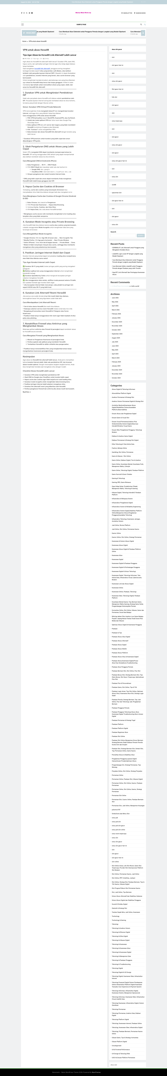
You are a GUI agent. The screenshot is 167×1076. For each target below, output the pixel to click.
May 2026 (115, 302)
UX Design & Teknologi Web (121, 1054)
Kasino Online (116, 533)
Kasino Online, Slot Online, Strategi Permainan (126, 537)
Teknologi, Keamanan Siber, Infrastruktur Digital (127, 1027)
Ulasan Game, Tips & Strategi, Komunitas (125, 1038)
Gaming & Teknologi (118, 478)
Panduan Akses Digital (119, 645)
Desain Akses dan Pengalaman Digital (124, 414)
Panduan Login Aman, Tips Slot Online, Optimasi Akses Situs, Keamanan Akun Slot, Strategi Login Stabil (127, 693)
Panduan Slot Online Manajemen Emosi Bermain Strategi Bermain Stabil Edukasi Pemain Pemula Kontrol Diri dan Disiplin (127, 742)
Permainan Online (117, 775)
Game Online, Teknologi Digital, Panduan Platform (128, 470)
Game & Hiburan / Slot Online (121, 456)
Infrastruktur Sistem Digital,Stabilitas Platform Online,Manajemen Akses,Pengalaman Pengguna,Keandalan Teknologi (127, 513)
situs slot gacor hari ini (119, 161)
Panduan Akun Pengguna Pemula (122, 667)
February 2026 (116, 314)
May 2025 (115, 350)
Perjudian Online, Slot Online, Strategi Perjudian (127, 771)
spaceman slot (116, 193)
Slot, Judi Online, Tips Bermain (122, 892)
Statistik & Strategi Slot (119, 908)
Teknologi (115, 924)
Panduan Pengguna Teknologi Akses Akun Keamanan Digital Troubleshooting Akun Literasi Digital (127, 714)
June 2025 (115, 346)
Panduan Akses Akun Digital (121, 637)
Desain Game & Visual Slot (120, 418)
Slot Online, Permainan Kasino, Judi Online (125, 874)
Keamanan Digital (117, 559)
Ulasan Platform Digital (119, 1041)
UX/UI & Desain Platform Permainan (123, 1058)
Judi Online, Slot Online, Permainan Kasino (125, 529)
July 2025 (115, 342)
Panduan (114, 629)
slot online (115, 862)
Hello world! (135, 286)
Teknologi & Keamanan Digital (121, 952)
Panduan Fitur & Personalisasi (121, 683)
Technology (115, 916)
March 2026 (115, 310)
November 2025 (117, 326)
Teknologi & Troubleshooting (121, 964)
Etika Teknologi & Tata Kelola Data (123, 444)
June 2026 (115, 298)
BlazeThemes (96, 1072)
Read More (26, 392)
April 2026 (115, 306)
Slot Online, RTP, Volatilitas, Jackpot (123, 878)
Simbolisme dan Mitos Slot (121, 814)
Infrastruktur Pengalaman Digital (122, 503)
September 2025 (117, 334)
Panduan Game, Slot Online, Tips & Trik (124, 687)
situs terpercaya (117, 121)
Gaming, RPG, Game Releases (121, 482)
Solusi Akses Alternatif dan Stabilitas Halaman (127, 896)
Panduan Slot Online (118, 736)
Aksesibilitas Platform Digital (121, 393)
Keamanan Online (117, 588)
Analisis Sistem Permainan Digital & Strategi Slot (128, 401)
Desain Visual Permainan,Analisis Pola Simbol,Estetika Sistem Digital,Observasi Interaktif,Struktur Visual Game (125, 424)
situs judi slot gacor (118, 826)
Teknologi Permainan (119, 1009)
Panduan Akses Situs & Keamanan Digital (125, 657)
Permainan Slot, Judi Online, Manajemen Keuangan (128, 806)
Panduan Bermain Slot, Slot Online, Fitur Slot (126, 671)
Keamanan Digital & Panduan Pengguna (124, 563)
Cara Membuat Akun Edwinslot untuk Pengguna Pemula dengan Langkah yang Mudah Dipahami (60, 32)
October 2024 (116, 378)
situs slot (115, 177)
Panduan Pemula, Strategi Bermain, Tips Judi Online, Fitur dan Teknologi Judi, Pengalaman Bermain (126, 702)
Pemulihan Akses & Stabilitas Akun (123, 755)
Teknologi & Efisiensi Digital (121, 932)
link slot (114, 97)
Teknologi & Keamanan (119, 944)
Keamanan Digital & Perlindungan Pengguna (126, 567)
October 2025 (116, 330)
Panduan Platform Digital (120, 728)
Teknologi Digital (117, 968)
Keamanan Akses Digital (120, 545)
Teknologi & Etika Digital (120, 936)
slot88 (114, 185)
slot (113, 57)
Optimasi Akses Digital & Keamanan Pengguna (127, 625)
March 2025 (115, 358)
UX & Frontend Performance (121, 1049)
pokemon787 (116, 810)
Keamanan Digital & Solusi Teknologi (124, 571)
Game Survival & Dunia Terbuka (122, 474)
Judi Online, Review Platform (121, 525)
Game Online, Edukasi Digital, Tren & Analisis (126, 460)
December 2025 (117, 322)
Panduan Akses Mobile (119, 649)
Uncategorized (116, 1046)
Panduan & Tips (117, 633)
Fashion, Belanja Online (119, 448)
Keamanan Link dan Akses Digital (122, 584)
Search (113, 232)
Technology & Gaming (119, 920)
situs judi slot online (118, 830)
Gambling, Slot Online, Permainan (122, 452)
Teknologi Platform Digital (120, 1019)
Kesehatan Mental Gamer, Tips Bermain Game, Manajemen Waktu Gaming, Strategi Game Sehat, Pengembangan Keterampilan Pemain (127, 604)
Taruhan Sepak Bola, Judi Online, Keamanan (126, 912)
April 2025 (115, 354)
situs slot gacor (117, 81)
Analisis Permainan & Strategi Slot (123, 397)
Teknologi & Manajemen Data (121, 956)
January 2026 (116, 318)
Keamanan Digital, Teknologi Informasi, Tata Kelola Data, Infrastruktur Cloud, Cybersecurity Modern (127, 578)
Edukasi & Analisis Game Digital (122, 436)
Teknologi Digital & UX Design (121, 972)
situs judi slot (116, 822)
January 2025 (116, 366)
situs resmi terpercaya (119, 834)
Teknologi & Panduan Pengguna (122, 960)
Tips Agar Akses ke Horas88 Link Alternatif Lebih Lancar (49, 55)
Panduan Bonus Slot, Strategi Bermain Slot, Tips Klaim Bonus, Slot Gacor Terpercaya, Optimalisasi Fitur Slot (128, 677)
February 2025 (116, 362)
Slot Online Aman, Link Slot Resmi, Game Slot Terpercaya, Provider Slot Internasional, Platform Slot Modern (127, 868)
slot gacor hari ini (117, 65)
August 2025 (116, 338)
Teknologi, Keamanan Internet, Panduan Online (127, 1023)
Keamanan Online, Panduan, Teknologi (124, 592)
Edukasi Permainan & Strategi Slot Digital (125, 440)
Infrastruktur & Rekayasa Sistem (122, 499)
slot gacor (115, 105)
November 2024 (117, 374)
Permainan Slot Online (119, 795)
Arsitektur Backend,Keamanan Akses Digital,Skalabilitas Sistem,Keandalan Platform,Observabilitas (124, 407)
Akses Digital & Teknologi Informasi (123, 389)
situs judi (115, 818)
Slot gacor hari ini (117, 89)
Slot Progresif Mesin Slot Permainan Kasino (126, 888)
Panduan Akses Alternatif (120, 641)
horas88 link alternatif (42, 68)
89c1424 (27, 59)
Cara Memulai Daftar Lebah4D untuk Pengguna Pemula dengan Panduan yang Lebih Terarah (103, 2)
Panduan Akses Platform (120, 653)
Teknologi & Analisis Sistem (121, 928)
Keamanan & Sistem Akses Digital (123, 541)
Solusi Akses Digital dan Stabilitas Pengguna (126, 900)
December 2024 (117, 370)
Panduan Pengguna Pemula (120, 708)
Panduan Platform (117, 724)
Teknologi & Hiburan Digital (121, 940)
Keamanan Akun (117, 555)
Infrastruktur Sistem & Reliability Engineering (126, 507)
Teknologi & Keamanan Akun (121, 948)
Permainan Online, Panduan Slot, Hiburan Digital (127, 779)
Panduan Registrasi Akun (120, 732)
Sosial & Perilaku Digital (119, 904)
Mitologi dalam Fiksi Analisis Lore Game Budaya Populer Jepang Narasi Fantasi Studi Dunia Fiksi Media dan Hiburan (127, 619)
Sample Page (81, 24)
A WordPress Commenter (120, 286)
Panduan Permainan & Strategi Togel (123, 720)
